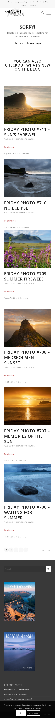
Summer (31, 139)
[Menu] (47, 13)
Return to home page (27, 43)
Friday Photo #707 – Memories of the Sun (27, 436)
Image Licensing (21, 2)
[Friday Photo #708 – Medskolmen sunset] (27, 328)
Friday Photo (21, 139)
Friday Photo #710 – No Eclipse (27, 205)
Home (10, 2)
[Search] (41, 13)
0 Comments (24, 154)
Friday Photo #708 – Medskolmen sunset (27, 357)
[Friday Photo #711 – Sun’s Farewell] (27, 105)
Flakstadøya (9, 139)
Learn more (33, 713)
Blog (46, 2)
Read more (9, 147)
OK (21, 713)
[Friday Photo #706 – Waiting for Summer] (27, 483)
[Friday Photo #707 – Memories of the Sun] (27, 406)
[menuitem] (9, 2)
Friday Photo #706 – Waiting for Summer (27, 512)
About (32, 2)
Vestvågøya (29, 283)
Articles (39, 2)
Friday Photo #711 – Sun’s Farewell (27, 131)
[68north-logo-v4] (22, 13)
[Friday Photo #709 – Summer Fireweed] (27, 249)
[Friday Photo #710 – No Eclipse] (27, 178)
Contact (23, 6)
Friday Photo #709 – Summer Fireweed (27, 276)
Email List (32, 6)
